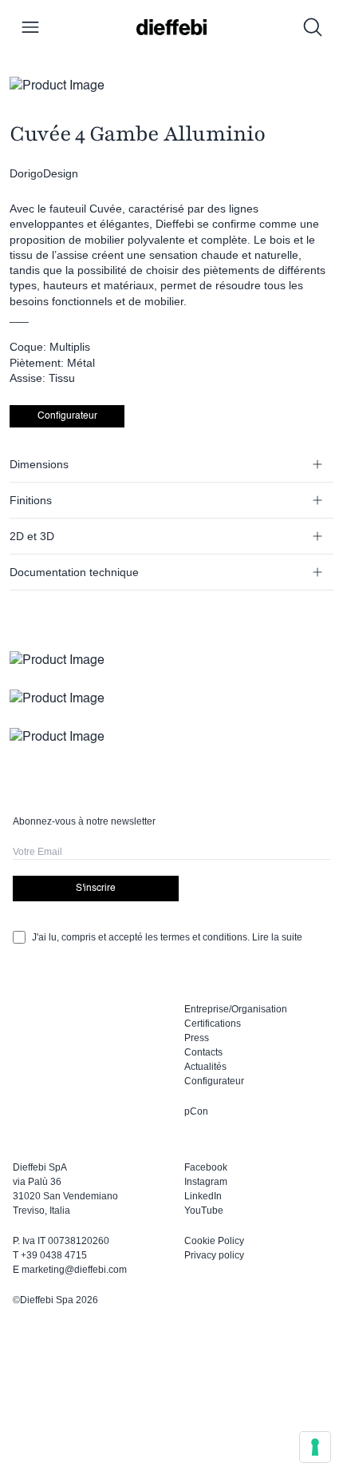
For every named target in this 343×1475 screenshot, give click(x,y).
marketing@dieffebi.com (74, 1269)
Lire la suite (277, 937)
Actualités (205, 1066)
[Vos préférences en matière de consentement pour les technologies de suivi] (315, 1447)
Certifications (212, 1023)
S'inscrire (96, 888)
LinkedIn (203, 1196)
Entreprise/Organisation (235, 1009)
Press (196, 1038)
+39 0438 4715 (54, 1255)
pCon (196, 1111)
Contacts (203, 1052)
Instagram (205, 1181)
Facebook (205, 1167)
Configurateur (67, 416)
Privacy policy (214, 1255)
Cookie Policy (214, 1240)
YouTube (203, 1210)
